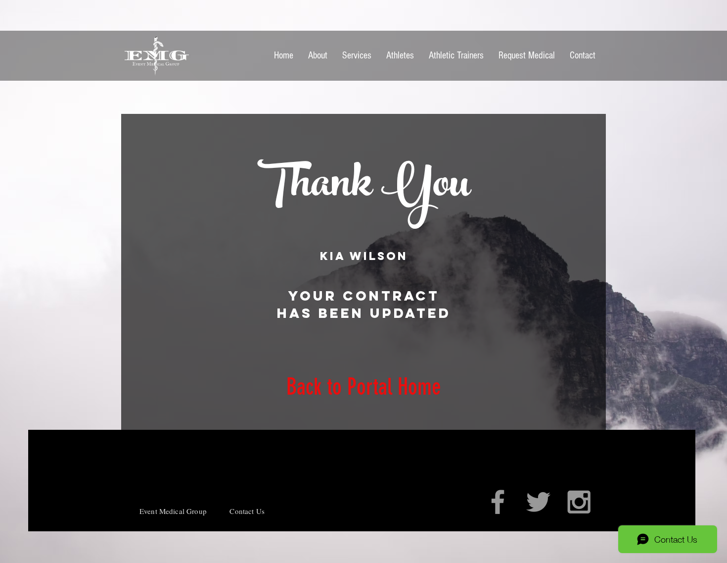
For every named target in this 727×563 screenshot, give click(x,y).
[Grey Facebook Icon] (498, 502)
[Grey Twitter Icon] (538, 502)
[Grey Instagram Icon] (579, 502)
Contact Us (247, 511)
